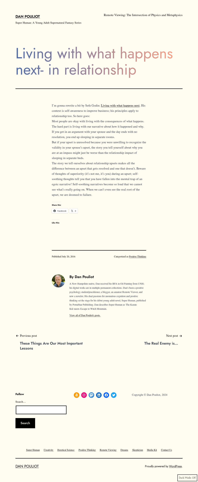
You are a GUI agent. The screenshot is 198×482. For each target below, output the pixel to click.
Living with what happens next (120, 105)
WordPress (175, 466)
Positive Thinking (137, 256)
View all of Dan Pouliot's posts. (84, 315)
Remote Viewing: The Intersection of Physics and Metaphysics (143, 15)
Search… (20, 401)
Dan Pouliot (27, 16)
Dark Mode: (185, 478)
